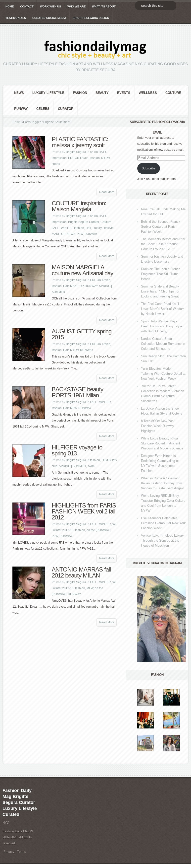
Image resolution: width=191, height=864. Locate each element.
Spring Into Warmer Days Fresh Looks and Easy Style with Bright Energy (161, 326)
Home (16, 122)
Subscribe (148, 168)
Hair (88, 228)
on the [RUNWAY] (98, 530)
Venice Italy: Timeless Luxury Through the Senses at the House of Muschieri (162, 540)
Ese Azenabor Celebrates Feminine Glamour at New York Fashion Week (163, 523)
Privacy (8, 852)
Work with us (50, 6)
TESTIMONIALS (15, 17)
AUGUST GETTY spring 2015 (81, 334)
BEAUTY (102, 93)
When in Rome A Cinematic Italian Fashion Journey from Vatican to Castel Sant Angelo (162, 483)
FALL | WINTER (62, 228)
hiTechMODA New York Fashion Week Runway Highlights (158, 426)
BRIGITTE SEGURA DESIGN (91, 17)
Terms (21, 852)
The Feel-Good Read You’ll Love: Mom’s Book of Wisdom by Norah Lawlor (163, 309)
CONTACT (27, 6)
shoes (56, 164)
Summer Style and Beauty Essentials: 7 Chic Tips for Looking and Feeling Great (160, 291)
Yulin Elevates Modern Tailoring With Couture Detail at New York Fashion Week (163, 373)
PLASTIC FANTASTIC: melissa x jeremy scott (80, 142)
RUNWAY (21, 109)
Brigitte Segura (76, 152)
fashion (80, 93)
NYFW (105, 158)
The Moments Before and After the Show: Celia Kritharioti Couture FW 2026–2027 (163, 244)
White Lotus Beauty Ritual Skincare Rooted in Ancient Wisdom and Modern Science (162, 443)
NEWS (19, 93)
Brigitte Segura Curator (83, 222)
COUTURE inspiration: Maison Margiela (79, 206)
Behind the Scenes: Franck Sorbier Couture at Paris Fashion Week (160, 226)
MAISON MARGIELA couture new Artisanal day (82, 270)
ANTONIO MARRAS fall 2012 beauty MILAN (81, 572)
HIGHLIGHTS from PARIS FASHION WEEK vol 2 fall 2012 (84, 511)
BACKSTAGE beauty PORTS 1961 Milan (77, 392)
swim (91, 466)
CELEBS (42, 109)
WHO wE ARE (76, 6)
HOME (9, 6)
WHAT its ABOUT (104, 6)
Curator (65, 109)
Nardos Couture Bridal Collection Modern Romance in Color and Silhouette (163, 344)
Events (123, 93)
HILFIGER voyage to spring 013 (77, 450)
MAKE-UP (58, 234)
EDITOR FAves (78, 158)
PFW (80, 234)
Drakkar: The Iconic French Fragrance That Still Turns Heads (160, 274)
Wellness (148, 93)
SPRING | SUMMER (72, 466)
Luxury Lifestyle (48, 93)
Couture (173, 93)
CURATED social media (49, 17)
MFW (73, 408)
